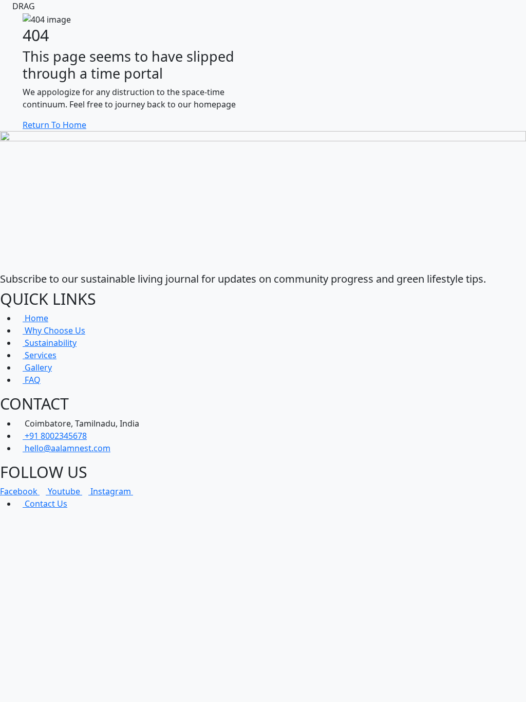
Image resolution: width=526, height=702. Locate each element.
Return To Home (54, 125)
